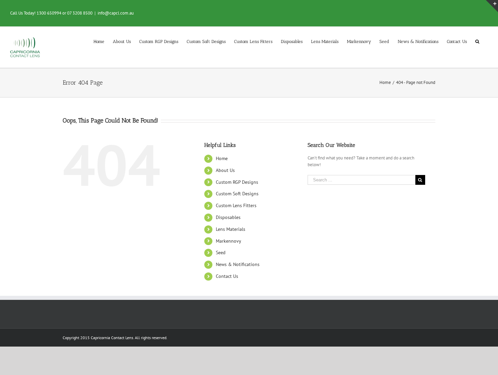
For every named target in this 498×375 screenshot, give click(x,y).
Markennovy (228, 241)
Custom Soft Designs (237, 194)
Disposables (228, 217)
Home (222, 158)
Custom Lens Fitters (236, 205)
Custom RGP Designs (237, 182)
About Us (225, 170)
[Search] (477, 41)
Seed (221, 252)
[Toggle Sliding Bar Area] (492, 6)
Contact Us (227, 276)
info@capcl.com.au (116, 13)
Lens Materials (230, 229)
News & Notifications (238, 264)
